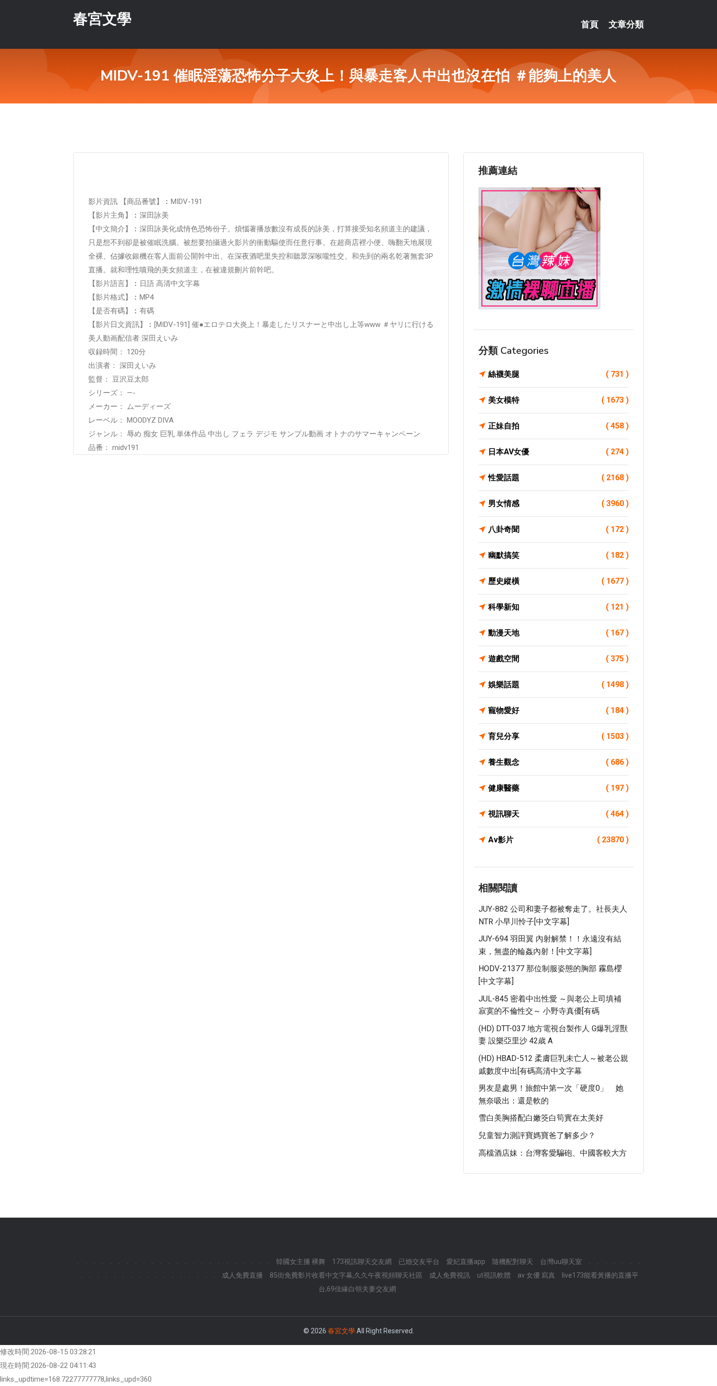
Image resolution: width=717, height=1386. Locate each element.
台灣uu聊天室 (561, 1261)
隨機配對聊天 (512, 1261)
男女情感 (558, 503)
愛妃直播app (465, 1261)
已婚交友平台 (418, 1261)
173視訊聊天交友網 (362, 1261)
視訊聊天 (558, 813)
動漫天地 (558, 632)
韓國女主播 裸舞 (300, 1261)
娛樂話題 (558, 684)
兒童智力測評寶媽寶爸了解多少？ (537, 1135)
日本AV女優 (558, 451)
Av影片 (558, 839)
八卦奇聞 (558, 529)
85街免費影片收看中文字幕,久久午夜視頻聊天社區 (346, 1275)
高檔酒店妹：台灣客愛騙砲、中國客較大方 (552, 1153)
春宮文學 (102, 18)
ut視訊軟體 (494, 1275)
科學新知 (558, 606)
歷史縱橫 (558, 581)
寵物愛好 (558, 710)
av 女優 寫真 (536, 1275)
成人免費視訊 (449, 1275)
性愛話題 (558, 477)
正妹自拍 (558, 425)
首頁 (589, 24)
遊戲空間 (558, 658)
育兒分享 (558, 736)
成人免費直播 (242, 1275)
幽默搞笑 (558, 555)
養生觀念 (558, 762)
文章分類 (626, 24)
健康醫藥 (558, 788)
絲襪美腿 (558, 374)
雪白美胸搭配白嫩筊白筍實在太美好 (540, 1117)
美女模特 (558, 400)
